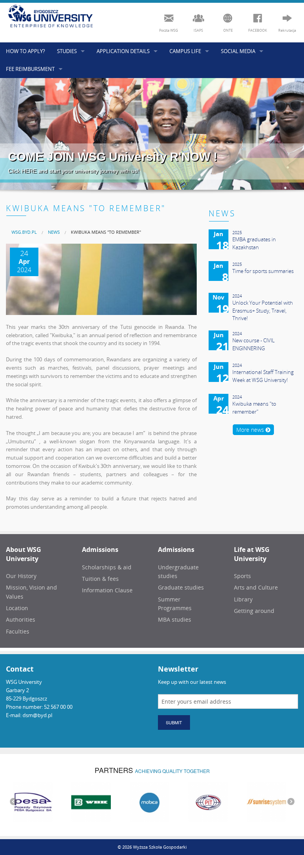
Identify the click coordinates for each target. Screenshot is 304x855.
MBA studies (174, 619)
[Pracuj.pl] (279, 801)
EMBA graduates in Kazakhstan (254, 243)
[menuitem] (24, 232)
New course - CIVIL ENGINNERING (253, 344)
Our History (21, 576)
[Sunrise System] (221, 801)
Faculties (17, 631)
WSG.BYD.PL (24, 232)
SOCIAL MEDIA (238, 51)
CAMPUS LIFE (185, 51)
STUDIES (67, 51)
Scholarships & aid (106, 567)
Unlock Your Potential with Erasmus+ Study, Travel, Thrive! (262, 310)
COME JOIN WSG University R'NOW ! (112, 156)
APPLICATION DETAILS (123, 51)
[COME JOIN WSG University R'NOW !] (152, 134)
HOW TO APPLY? (25, 51)
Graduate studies (181, 587)
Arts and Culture (256, 587)
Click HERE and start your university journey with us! (73, 171)
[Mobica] (104, 801)
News (54, 232)
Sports (242, 576)
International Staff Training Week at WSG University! (263, 376)
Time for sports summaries (263, 271)
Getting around (254, 611)
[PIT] (162, 801)
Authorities (20, 619)
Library (243, 599)
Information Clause (107, 590)
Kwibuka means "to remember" (106, 232)
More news (251, 429)
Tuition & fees (100, 578)
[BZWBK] (46, 801)
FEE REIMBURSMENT (30, 69)
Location (17, 608)
